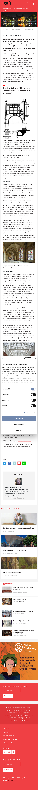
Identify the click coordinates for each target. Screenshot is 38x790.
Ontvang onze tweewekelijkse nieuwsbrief (15, 686)
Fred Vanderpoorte (21, 604)
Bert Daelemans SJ (21, 592)
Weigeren (19, 430)
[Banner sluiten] (35, 358)
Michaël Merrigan (21, 613)
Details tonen (28, 413)
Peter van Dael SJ (16, 30)
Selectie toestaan (19, 424)
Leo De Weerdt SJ (21, 635)
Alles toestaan (19, 418)
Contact (6, 732)
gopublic (11, 780)
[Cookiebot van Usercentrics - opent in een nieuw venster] (23, 358)
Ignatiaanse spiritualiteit (11, 739)
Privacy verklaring (9, 735)
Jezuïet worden (8, 743)
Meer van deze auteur (18, 498)
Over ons (6, 729)
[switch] (33, 394)
